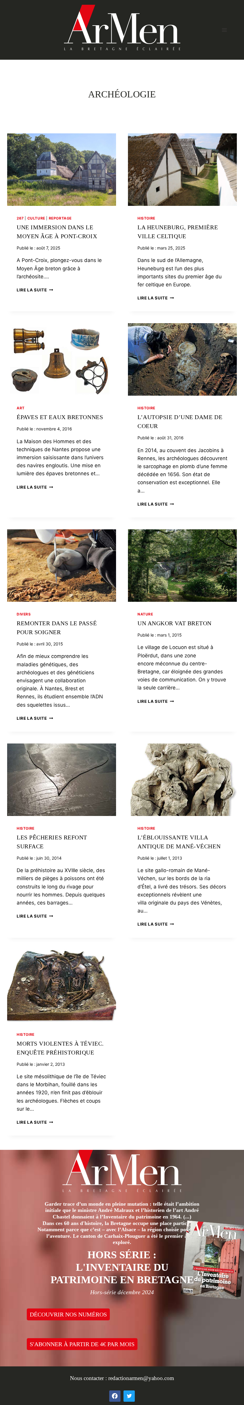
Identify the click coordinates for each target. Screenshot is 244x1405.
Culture (36, 218)
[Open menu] (224, 29)
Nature (145, 614)
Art (21, 408)
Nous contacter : (89, 1378)
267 (20, 218)
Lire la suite (35, 290)
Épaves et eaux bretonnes (60, 417)
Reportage (60, 218)
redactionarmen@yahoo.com (141, 1378)
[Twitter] (129, 1396)
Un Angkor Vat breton (174, 623)
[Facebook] (115, 1396)
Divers (24, 614)
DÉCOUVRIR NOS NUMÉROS (68, 1314)
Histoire (146, 218)
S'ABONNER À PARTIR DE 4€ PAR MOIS (82, 1344)
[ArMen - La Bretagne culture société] (122, 27)
